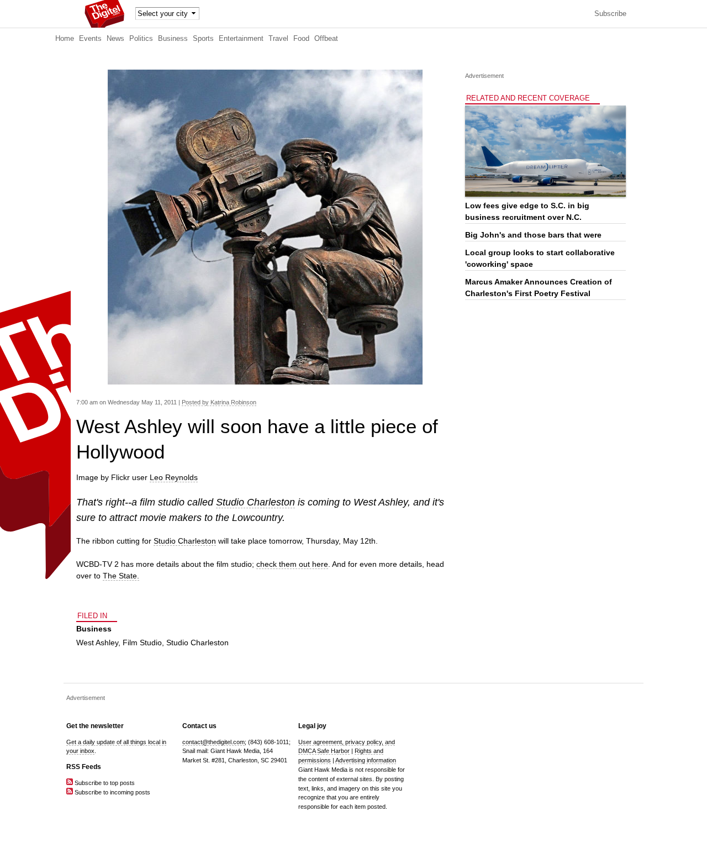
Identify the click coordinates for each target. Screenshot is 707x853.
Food (301, 39)
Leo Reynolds (174, 477)
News (115, 39)
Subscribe (610, 14)
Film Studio (142, 642)
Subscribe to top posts (104, 783)
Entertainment (241, 39)
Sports (203, 39)
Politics (141, 39)
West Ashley (97, 642)
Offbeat (326, 39)
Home (64, 39)
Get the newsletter (95, 726)
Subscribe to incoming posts (111, 792)
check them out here (292, 564)
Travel (278, 39)
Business (173, 39)
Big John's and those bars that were (533, 234)
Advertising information (365, 760)
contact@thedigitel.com (213, 742)
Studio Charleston (255, 502)
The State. (121, 575)
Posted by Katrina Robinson (219, 402)
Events (90, 39)
